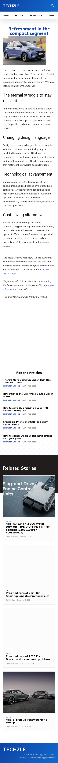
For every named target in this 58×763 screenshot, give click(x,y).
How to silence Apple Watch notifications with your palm (27, 437)
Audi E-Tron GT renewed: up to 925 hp (26, 721)
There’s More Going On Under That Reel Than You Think (27, 381)
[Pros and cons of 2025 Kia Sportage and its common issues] (29, 566)
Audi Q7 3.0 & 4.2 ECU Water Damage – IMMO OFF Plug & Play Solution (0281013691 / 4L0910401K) (28, 528)
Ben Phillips (10, 600)
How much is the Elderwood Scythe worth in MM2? (28, 395)
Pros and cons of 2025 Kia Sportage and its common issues (27, 594)
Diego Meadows (12, 537)
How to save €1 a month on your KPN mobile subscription (25, 409)
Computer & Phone (11, 386)
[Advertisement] (29, 339)
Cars (8, 521)
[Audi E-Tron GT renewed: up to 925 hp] (29, 692)
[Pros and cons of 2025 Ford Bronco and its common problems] (29, 629)
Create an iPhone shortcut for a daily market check (25, 423)
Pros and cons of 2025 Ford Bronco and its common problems (28, 657)
